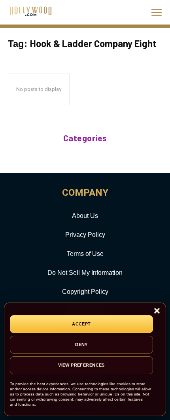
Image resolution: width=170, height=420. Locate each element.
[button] (157, 311)
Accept (81, 324)
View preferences (81, 365)
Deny (81, 344)
